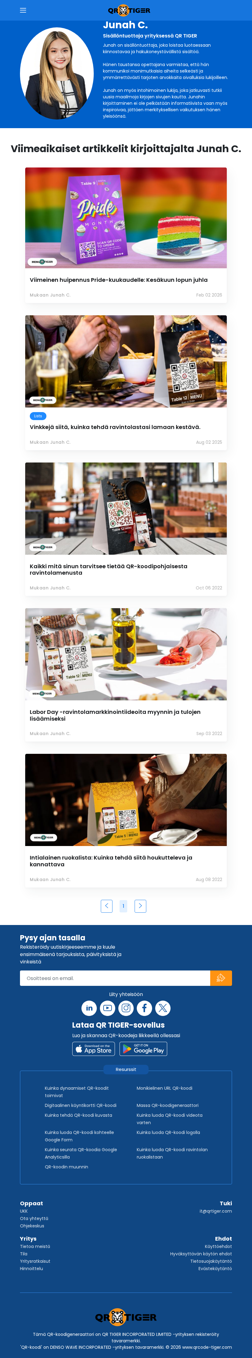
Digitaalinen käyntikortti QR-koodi (80, 1105)
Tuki (226, 1203)
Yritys (28, 1238)
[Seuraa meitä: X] (163, 1008)
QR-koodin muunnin (66, 1167)
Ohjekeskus (32, 1226)
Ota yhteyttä (34, 1218)
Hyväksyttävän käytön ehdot (201, 1254)
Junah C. (125, 25)
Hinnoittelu (31, 1268)
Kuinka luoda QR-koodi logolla (168, 1132)
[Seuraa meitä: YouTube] (107, 1008)
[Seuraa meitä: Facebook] (144, 1008)
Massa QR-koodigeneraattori (168, 1105)
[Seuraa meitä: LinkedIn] (89, 1008)
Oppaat (31, 1203)
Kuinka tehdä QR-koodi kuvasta (78, 1115)
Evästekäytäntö (215, 1268)
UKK (24, 1211)
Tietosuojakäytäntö (211, 1261)
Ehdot (223, 1238)
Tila (23, 1254)
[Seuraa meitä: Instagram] (126, 1008)
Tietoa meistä (35, 1246)
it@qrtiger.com (216, 1211)
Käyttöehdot (218, 1246)
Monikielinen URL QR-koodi (164, 1088)
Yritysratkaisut (35, 1261)
